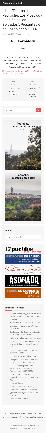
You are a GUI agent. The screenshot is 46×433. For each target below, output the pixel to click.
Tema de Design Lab (28, 428)
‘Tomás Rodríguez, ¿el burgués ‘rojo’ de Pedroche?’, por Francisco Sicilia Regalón (25, 316)
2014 (25, 74)
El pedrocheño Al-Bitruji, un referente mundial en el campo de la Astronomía (25, 377)
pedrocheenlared (24, 34)
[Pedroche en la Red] (23, 263)
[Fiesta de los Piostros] (23, 274)
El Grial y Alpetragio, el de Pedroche (25, 356)
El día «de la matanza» (19, 383)
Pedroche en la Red (12, 3)
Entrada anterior (14, 87)
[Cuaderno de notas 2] (23, 220)
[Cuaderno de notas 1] (23, 169)
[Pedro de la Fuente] (23, 297)
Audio (15, 71)
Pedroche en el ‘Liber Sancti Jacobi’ (24, 386)
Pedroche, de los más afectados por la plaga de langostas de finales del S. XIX (25, 344)
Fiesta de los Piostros (25, 71)
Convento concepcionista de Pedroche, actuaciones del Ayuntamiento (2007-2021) (21, 368)
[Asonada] (23, 286)
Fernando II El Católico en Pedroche (25, 322)
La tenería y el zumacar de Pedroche (25, 338)
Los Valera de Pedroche (20, 398)
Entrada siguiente (32, 89)
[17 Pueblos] (23, 252)
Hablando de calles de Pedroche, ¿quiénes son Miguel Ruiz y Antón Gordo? (24, 392)
